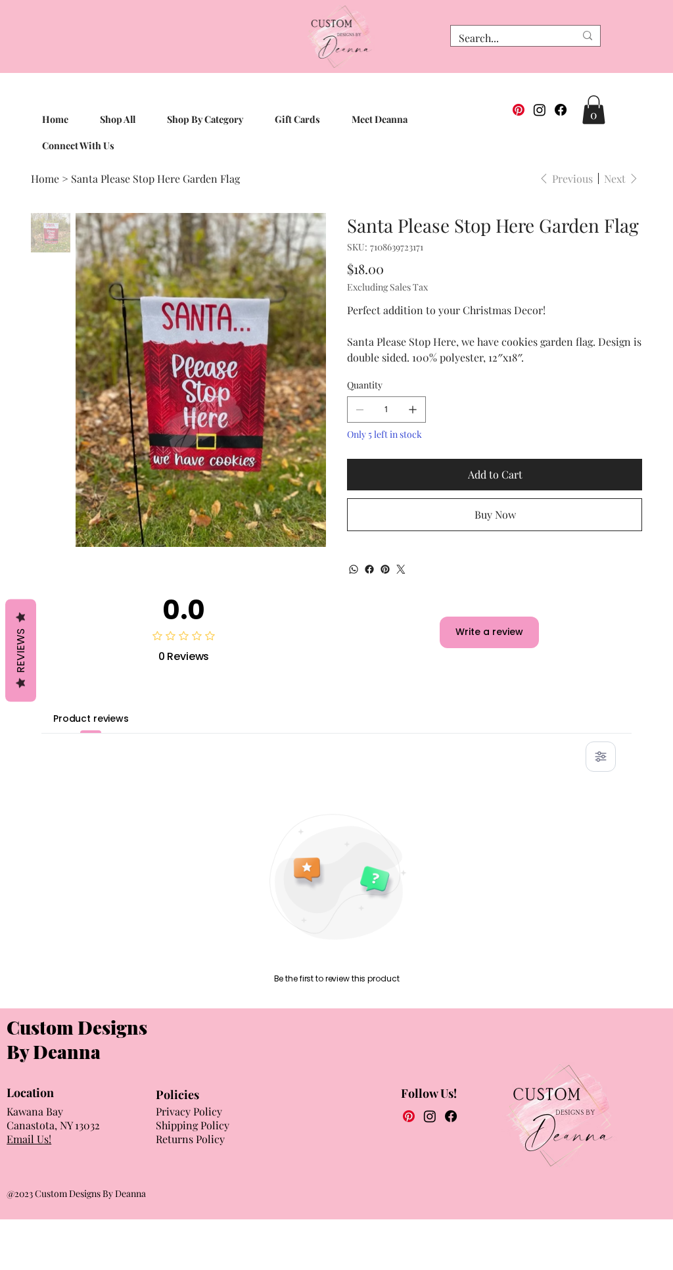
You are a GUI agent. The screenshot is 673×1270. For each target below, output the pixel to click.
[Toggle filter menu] (601, 756)
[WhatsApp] (353, 569)
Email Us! (29, 1139)
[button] (594, 109)
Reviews (20, 650)
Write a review (489, 631)
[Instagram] (539, 110)
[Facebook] (561, 110)
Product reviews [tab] (91, 718)
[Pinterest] (518, 110)
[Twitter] (400, 569)
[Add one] (413, 409)
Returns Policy (190, 1139)
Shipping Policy (192, 1125)
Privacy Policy (189, 1111)
